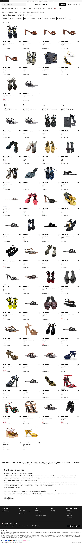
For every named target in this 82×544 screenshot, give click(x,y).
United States (12, 542)
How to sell (37, 510)
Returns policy (22, 513)
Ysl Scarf (13, 462)
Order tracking (22, 510)
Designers (10, 8)
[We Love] (52, 8)
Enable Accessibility (4, 1)
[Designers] (13, 8)
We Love (50, 8)
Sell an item (62, 4)
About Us (59, 8)
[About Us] (62, 8)
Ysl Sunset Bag (42, 463)
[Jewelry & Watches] (42, 8)
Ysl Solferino (52, 462)
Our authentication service (24, 512)
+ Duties (65, 369)
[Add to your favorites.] (20, 42)
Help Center (53, 510)
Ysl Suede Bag (75, 462)
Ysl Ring (57, 463)
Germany (16, 542)
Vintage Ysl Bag (5, 462)
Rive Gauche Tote (43, 462)
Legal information (15, 526)
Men (21, 8)
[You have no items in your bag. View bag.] (79, 4)
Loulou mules (7, 497)
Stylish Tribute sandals (9, 499)
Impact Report (69, 513)
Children (25, 8)
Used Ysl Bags (26, 463)
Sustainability (69, 512)
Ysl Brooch (50, 463)
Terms (20, 526)
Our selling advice (38, 512)
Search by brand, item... (8, 4)
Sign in (69, 4)
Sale (55, 8)
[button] (79, 4)
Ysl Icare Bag (34, 462)
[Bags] (32, 8)
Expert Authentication (28, 108)
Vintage (44, 8)
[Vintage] (47, 8)
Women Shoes (17, 12)
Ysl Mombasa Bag (66, 462)
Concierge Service (5, 512)
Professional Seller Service (40, 515)
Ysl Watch (19, 462)
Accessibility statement (6, 526)
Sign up (75, 4)
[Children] (27, 8)
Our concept (4, 510)
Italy (22, 542)
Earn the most (64, 108)
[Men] (22, 8)
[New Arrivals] (7, 8)
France (2, 542)
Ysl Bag (58, 462)
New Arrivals (3, 8)
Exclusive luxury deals (47, 108)
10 (75, 457)
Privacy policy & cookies (26, 526)
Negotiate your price (8, 108)
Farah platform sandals (9, 498)
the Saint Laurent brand (29, 477)
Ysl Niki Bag (35, 463)
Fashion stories (69, 517)
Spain (20, 542)
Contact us (53, 512)
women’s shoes (17, 490)
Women (16, 8)
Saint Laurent (9, 12)
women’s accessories (71, 483)
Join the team (69, 515)
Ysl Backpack (26, 462)
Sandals (23, 12)
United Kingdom (6, 542)
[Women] (18, 8)
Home (3, 12)
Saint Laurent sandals (8, 493)
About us (68, 510)
